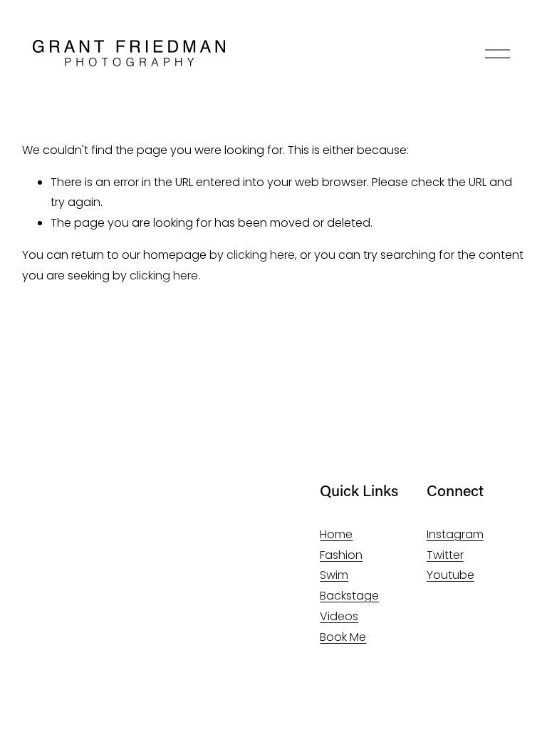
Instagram (455, 534)
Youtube (450, 575)
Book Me (343, 637)
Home (336, 534)
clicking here (260, 255)
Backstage (349, 595)
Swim (334, 575)
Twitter (445, 555)
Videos (339, 616)
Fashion (341, 555)
